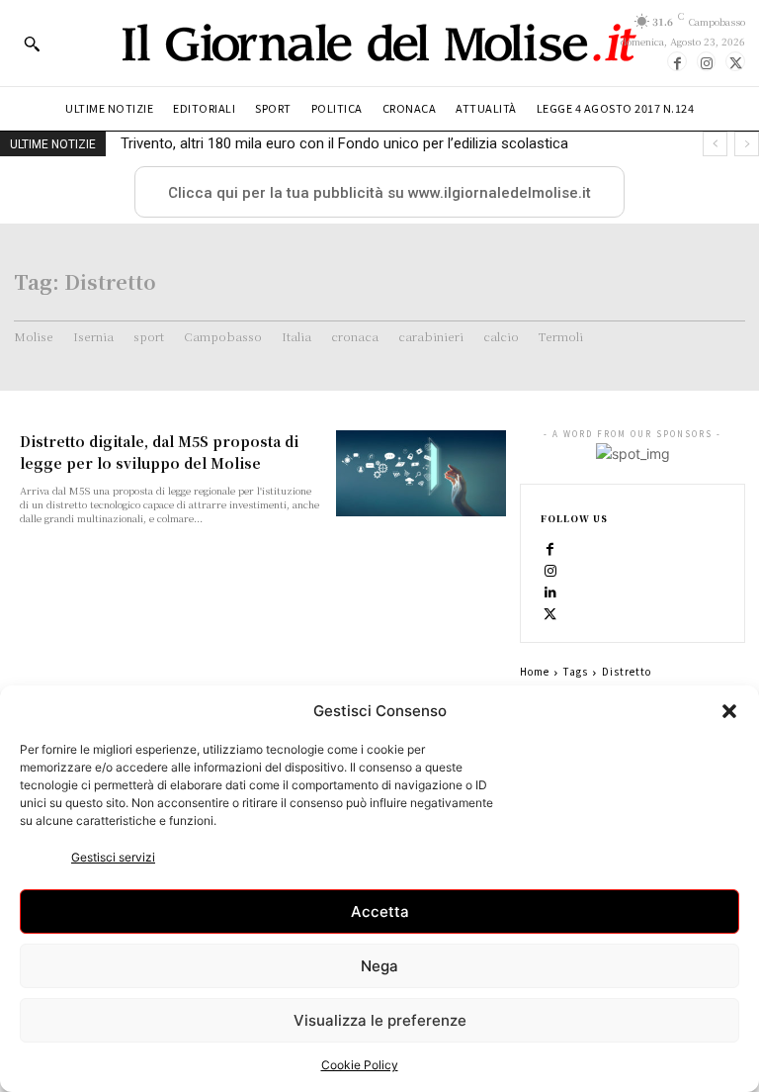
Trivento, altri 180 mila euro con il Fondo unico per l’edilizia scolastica (344, 143)
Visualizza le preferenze (380, 1020)
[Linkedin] (550, 591)
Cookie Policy (359, 1064)
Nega (379, 965)
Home (534, 671)
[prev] (715, 144)
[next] (746, 144)
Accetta (380, 911)
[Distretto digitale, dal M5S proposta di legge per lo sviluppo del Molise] (421, 472)
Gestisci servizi (113, 857)
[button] (729, 711)
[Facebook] (677, 61)
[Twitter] (735, 61)
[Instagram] (707, 61)
